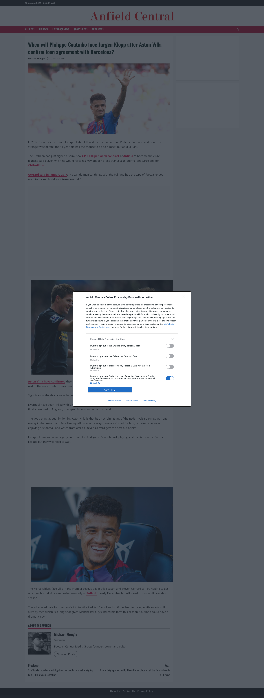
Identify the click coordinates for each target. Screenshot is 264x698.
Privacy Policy (149, 400)
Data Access (132, 400)
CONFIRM (110, 390)
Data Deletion (114, 400)
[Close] (185, 297)
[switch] (170, 346)
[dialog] (132, 349)
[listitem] (132, 339)
